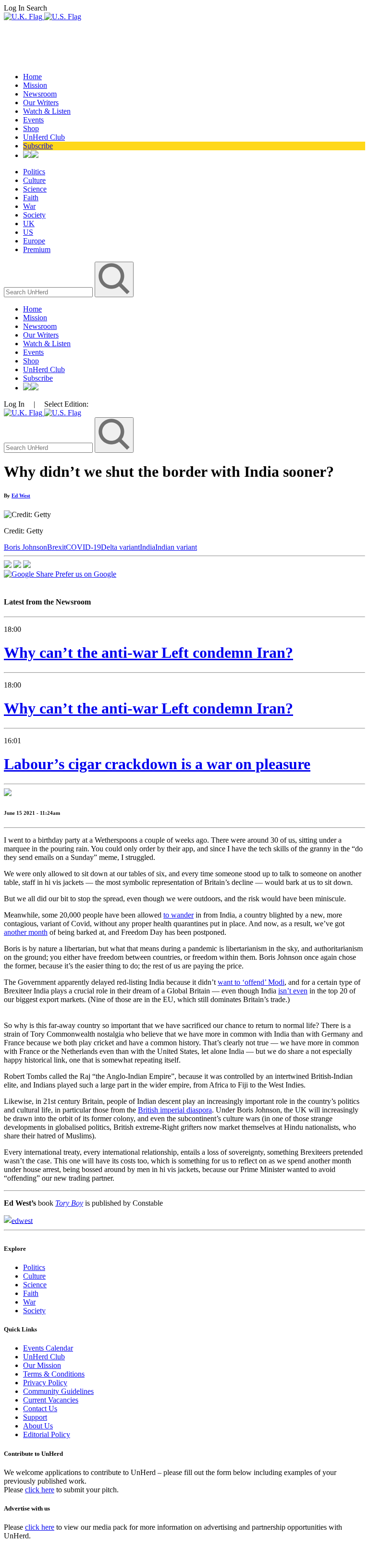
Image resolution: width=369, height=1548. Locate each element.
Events (33, 120)
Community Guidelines (58, 1391)
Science (35, 189)
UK (29, 223)
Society (34, 215)
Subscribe (38, 146)
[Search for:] (49, 292)
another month (26, 932)
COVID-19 (83, 547)
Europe (34, 241)
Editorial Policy (46, 1434)
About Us (38, 1426)
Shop (31, 128)
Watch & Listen (47, 111)
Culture (34, 180)
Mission (35, 85)
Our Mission (42, 1365)
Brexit (56, 547)
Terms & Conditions (54, 1374)
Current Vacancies (50, 1400)
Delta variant (120, 547)
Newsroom (40, 94)
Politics (34, 172)
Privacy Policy (45, 1383)
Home (32, 77)
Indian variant (176, 547)
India (147, 547)
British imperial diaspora (175, 1110)
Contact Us (40, 1408)
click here (39, 1490)
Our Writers (41, 102)
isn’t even (293, 991)
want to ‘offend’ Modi (251, 982)
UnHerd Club (44, 137)
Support (35, 1417)
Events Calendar (48, 1348)
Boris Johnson (25, 547)
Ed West (21, 495)
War (29, 206)
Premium (36, 249)
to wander (178, 915)
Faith (30, 198)
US (28, 232)
